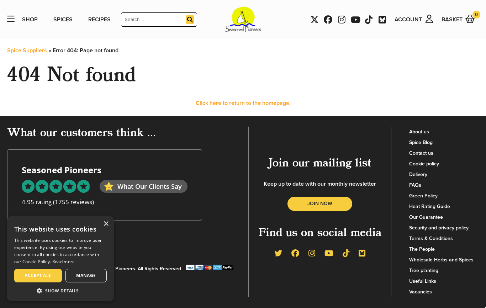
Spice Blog (421, 142)
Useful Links (422, 281)
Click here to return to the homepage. (243, 103)
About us (419, 132)
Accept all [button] (38, 275)
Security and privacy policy (439, 228)
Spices (63, 19)
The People (422, 249)
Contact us (421, 153)
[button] (60, 290)
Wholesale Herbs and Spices (441, 260)
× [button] (106, 224)
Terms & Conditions (431, 238)
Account (408, 19)
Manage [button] (86, 275)
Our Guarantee (426, 217)
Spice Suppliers (27, 50)
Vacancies (420, 292)
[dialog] (60, 258)
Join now (319, 204)
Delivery (418, 174)
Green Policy (423, 196)
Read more (63, 262)
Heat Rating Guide (429, 206)
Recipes (99, 19)
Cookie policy (424, 164)
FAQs (415, 185)
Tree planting (423, 270)
